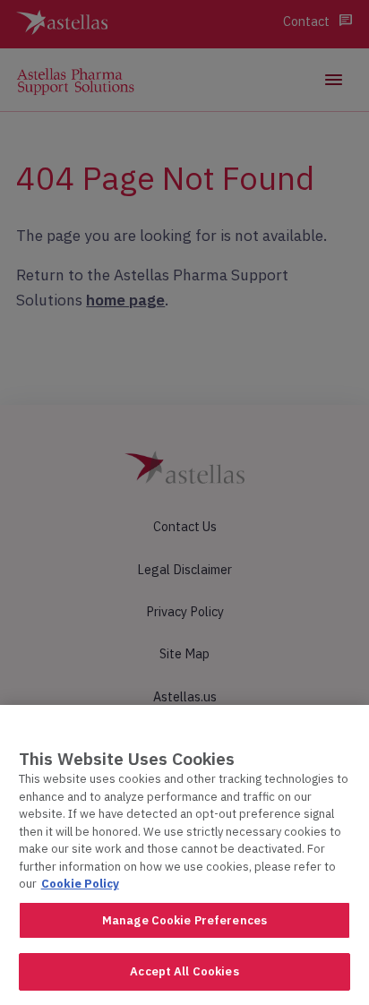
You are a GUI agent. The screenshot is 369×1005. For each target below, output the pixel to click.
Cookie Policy (80, 883)
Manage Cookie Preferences (184, 920)
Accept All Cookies (184, 971)
